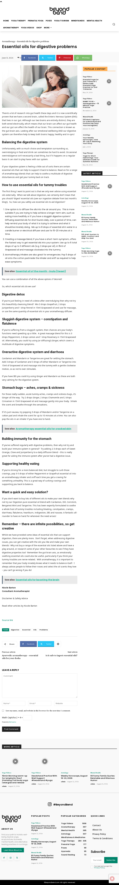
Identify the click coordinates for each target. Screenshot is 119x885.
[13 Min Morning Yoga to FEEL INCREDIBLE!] (110, 253)
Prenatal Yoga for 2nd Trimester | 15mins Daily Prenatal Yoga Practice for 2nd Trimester (91, 84)
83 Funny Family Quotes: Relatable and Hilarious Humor (90, 219)
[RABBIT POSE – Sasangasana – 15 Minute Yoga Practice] (109, 103)
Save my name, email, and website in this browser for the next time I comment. (38, 710)
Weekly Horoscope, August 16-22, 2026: (90, 202)
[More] (58, 644)
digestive (15, 630)
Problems (43, 630)
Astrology (86, 135)
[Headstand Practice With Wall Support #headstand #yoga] (110, 186)
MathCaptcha (12, 722)
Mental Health (88, 117)
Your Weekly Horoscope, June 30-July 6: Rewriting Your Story (91, 141)
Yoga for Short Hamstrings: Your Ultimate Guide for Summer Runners (91, 159)
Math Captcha (9, 717)
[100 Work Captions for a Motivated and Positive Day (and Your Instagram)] (109, 121)
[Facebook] (4, 857)
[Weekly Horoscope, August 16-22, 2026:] (110, 203)
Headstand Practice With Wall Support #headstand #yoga (90, 186)
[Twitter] (17, 857)
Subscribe (110, 860)
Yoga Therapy (88, 153)
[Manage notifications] (112, 878)
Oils (35, 630)
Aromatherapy (8, 41)
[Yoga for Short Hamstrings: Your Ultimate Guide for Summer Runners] (109, 157)
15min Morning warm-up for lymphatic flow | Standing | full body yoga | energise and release (15, 779)
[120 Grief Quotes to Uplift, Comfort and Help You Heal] (110, 237)
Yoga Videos (87, 76)
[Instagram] (10, 857)
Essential (26, 630)
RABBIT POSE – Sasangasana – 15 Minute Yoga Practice (91, 104)
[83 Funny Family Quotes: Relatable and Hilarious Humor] (110, 220)
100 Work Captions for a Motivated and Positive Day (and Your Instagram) (92, 122)
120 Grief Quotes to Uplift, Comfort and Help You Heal (90, 236)
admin (4, 786)
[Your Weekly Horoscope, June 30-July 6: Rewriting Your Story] (109, 139)
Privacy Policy (99, 868)
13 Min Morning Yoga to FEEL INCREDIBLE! (90, 252)
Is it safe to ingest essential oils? (61, 655)
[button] (114, 24)
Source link (7, 620)
